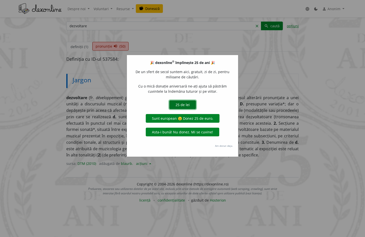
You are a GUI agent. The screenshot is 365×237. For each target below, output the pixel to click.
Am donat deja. (224, 146)
